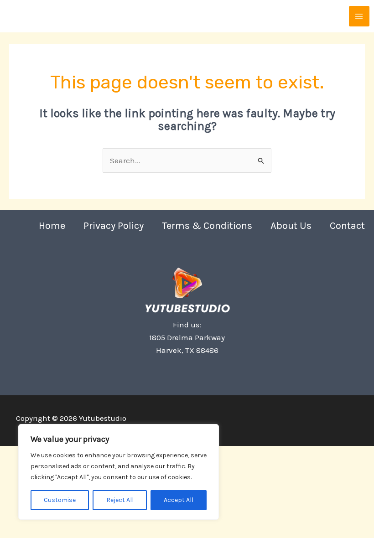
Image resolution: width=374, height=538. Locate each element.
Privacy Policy (113, 226)
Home (52, 226)
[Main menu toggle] (359, 16)
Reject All (120, 500)
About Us (291, 226)
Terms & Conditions (207, 226)
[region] (118, 472)
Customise (60, 500)
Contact (347, 226)
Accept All (178, 500)
